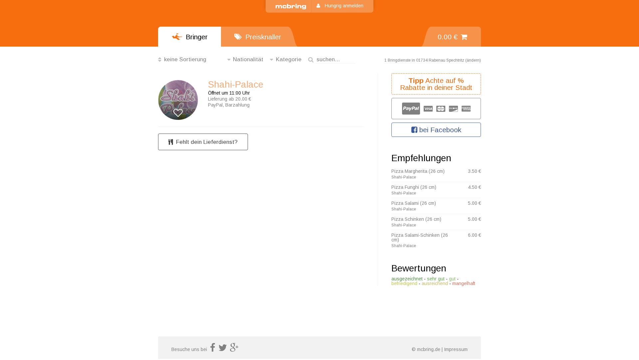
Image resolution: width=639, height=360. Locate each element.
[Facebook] (212, 349)
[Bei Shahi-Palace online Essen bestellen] (178, 94)
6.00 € (474, 235)
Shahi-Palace (235, 84)
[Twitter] (222, 349)
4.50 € (474, 187)
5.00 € (474, 203)
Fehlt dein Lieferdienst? (207, 142)
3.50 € (474, 171)
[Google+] (234, 349)
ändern (473, 60)
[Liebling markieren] (178, 113)
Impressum (456, 349)
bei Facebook (439, 129)
